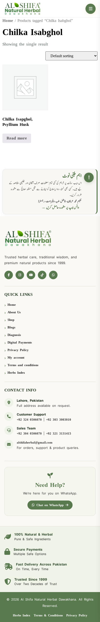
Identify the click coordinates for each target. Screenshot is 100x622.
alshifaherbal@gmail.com (34, 442)
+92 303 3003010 (58, 419)
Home (7, 20)
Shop (11, 320)
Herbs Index (16, 372)
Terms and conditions (23, 365)
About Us (14, 312)
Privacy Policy (18, 350)
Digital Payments (20, 342)
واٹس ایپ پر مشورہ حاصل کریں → (60, 207)
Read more (17, 138)
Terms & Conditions (48, 615)
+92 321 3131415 (58, 433)
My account (16, 357)
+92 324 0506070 (29, 419)
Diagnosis (14, 335)
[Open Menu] (90, 9)
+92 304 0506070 (29, 433)
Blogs (11, 327)
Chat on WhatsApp (50, 505)
